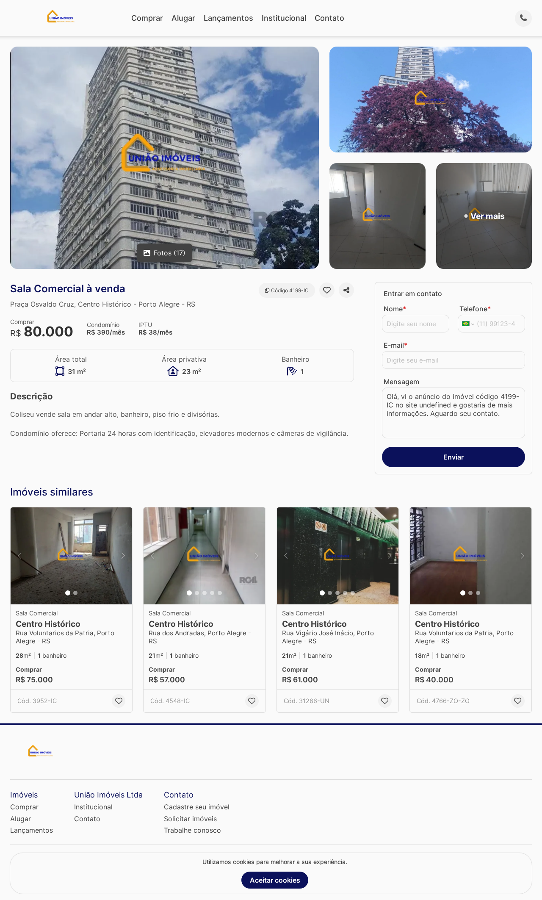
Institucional (284, 18)
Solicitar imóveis (190, 818)
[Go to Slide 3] (204, 593)
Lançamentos (228, 18)
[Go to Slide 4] (212, 593)
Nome (395, 309)
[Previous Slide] (19, 556)
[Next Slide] (123, 556)
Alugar (183, 18)
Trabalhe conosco (192, 830)
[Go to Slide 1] (67, 592)
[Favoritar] (327, 290)
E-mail (395, 345)
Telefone (475, 309)
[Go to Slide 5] (220, 593)
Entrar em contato (413, 293)
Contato (329, 18)
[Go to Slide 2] (75, 593)
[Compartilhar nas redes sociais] (346, 290)
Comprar (147, 18)
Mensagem (401, 381)
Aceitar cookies (275, 880)
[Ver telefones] (523, 18)
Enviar (453, 457)
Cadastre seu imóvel (197, 807)
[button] (71, 556)
